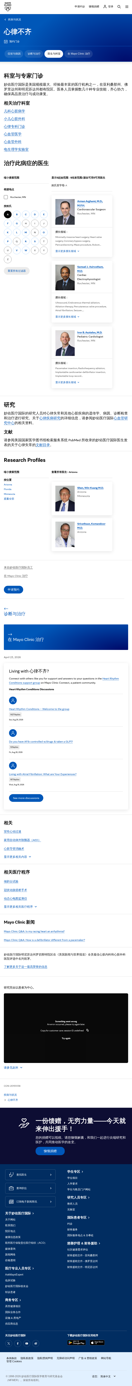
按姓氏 (8, 206)
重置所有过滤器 (17, 270)
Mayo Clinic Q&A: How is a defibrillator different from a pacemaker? (44, 940)
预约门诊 (14, 41)
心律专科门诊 (14, 126)
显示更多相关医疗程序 (18, 906)
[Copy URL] (87, 1030)
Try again (66, 1038)
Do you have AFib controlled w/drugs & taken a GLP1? (41, 741)
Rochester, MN (18, 197)
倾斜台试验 (11, 881)
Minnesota (9, 493)
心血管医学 (13, 134)
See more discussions (26, 798)
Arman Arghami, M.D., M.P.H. (90, 203)
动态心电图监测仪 (15, 898)
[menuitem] (14, 54)
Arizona (8, 484)
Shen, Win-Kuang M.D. (90, 487)
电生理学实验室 (16, 149)
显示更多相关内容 (15, 856)
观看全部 (9, 498)
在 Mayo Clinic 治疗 (79, 53)
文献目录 (43, 445)
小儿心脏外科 (14, 119)
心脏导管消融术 (14, 848)
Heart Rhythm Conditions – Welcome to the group (39, 709)
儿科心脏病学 (14, 111)
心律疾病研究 (50, 418)
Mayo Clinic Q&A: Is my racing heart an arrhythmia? (34, 931)
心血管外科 (13, 142)
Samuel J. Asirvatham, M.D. (90, 269)
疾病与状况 (14, 19)
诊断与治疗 (34, 53)
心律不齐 (18, 31)
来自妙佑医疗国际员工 (18, 567)
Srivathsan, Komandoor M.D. (91, 525)
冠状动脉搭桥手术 (15, 890)
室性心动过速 (12, 831)
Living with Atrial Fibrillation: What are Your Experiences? (42, 774)
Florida (7, 489)
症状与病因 (14, 53)
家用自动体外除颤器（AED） (22, 840)
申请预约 (13, 589)
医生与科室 (54, 53)
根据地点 (9, 189)
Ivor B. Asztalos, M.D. (89, 332)
